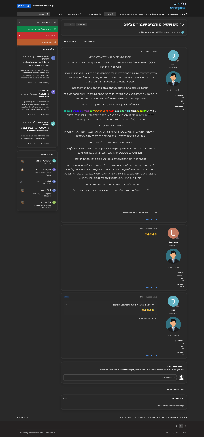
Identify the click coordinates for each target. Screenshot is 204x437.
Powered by (31, 433)
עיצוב (184, 433)
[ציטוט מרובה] (156, 219)
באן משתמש (43, 90)
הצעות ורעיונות (34, 65)
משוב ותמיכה (44, 97)
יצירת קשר (174, 433)
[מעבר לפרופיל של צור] (54, 202)
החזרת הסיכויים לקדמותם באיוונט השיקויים (35, 57)
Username (173, 242)
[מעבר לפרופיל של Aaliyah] (53, 92)
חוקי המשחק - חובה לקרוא (43, 22)
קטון (173, 64)
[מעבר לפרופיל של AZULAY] (53, 123)
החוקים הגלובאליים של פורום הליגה (40, 29)
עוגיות (166, 433)
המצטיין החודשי (47, 42)
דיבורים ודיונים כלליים (147, 32)
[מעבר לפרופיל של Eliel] (53, 58)
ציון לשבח (49, 35)
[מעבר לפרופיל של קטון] (182, 32)
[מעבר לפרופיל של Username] (173, 233)
